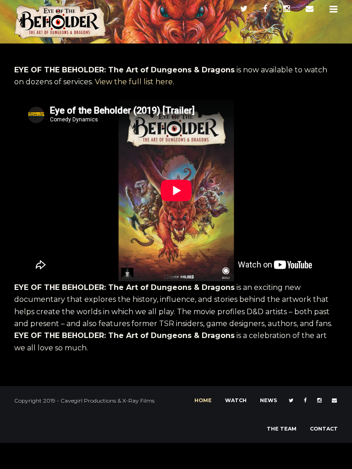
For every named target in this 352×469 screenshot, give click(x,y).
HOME (203, 400)
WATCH (236, 400)
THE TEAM (282, 428)
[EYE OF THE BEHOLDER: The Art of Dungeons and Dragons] (60, 21)
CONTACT (324, 428)
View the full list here (134, 81)
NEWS (268, 400)
